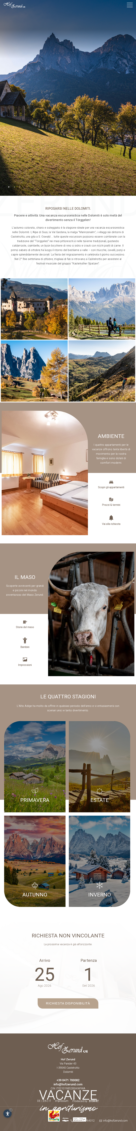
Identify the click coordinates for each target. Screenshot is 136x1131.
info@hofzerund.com (68, 1084)
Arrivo (44, 960)
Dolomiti (68, 1072)
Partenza (89, 960)
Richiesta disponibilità (68, 1003)
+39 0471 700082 (68, 1080)
